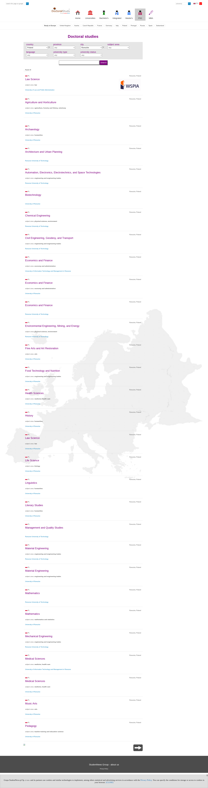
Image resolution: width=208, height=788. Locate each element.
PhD (140, 18)
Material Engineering (37, 548)
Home (77, 18)
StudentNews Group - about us (104, 764)
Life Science (32, 460)
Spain (150, 25)
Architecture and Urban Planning (43, 151)
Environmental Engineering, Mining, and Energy (52, 325)
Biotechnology (33, 194)
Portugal (133, 25)
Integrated (117, 18)
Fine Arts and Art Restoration (41, 348)
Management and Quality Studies (44, 527)
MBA (151, 18)
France (99, 25)
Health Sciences (34, 393)
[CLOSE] (109, 782)
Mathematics (32, 593)
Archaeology (32, 129)
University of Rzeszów (32, 113)
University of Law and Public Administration (39, 90)
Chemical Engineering (37, 215)
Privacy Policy (146, 780)
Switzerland (160, 25)
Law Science (32, 79)
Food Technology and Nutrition (42, 370)
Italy (117, 25)
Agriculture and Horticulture (40, 102)
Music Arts (31, 703)
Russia (142, 25)
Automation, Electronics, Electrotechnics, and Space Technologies (63, 172)
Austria (76, 25)
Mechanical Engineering (38, 636)
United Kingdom (65, 25)
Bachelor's (103, 18)
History (29, 415)
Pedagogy (31, 725)
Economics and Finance (39, 260)
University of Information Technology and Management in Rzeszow (48, 271)
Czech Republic (88, 25)
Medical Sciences (35, 658)
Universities (90, 18)
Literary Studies (34, 505)
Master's (129, 18)
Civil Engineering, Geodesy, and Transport (49, 237)
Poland (124, 25)
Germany (109, 25)
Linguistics (31, 482)
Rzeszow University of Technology (36, 161)
